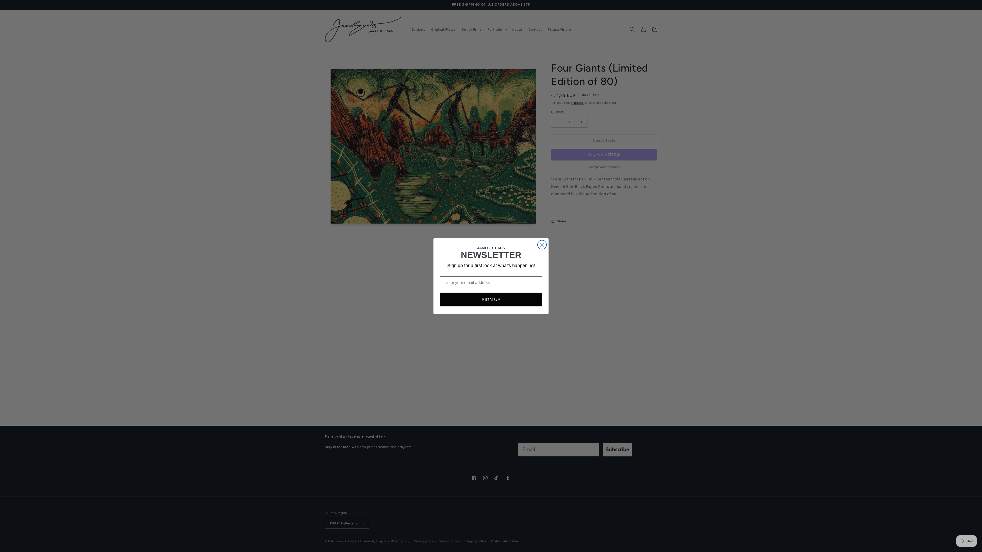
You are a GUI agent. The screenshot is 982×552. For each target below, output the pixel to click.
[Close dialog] (542, 244)
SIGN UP (491, 299)
